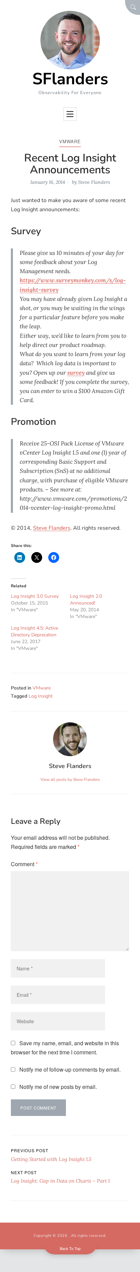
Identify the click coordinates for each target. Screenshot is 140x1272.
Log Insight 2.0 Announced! (86, 599)
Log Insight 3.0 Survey (35, 596)
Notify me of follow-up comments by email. (70, 1069)
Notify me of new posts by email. (58, 1087)
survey (76, 372)
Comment (24, 864)
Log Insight (41, 696)
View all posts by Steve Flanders (70, 779)
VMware (70, 141)
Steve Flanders (94, 182)
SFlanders (70, 79)
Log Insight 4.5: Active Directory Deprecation (34, 631)
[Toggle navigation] (70, 114)
